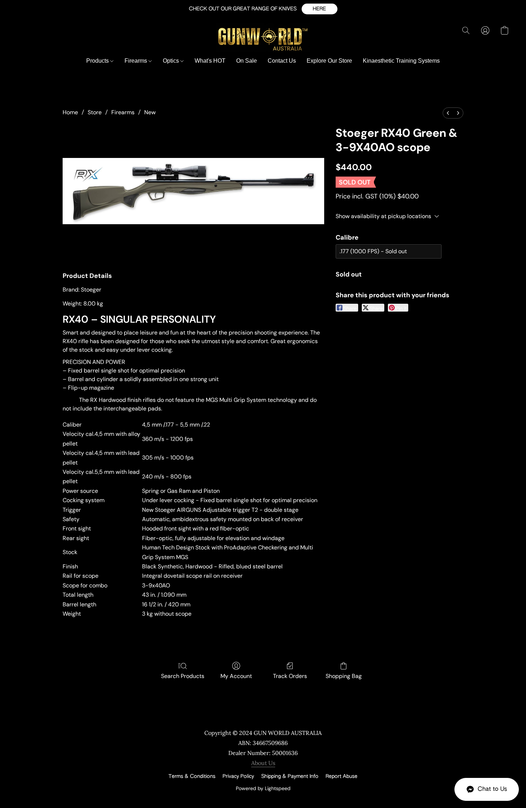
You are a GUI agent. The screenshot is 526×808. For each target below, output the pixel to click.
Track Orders (290, 676)
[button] (319, 9)
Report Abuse (341, 776)
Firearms (136, 61)
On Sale (246, 61)
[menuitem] (448, 113)
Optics (171, 61)
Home (70, 112)
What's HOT (210, 61)
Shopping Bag (344, 676)
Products (98, 61)
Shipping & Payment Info (289, 776)
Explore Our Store (329, 61)
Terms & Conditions (192, 776)
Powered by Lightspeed (263, 788)
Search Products (182, 676)
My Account (236, 676)
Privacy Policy (238, 776)
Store (95, 112)
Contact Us (282, 61)
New (150, 112)
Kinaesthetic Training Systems (401, 61)
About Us (263, 762)
